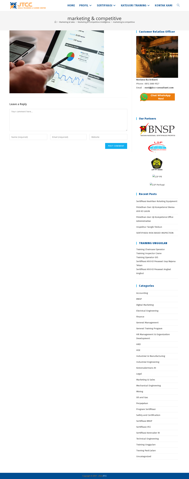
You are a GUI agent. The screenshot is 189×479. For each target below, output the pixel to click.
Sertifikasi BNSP (144, 421)
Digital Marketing (145, 305)
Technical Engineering (147, 438)
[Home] (55, 22)
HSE (138, 350)
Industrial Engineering (147, 362)
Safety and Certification (148, 415)
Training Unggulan (146, 444)
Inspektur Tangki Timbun (149, 227)
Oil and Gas (142, 397)
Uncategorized (143, 456)
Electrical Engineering (147, 310)
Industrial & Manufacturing (150, 356)
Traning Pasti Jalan (146, 450)
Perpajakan (142, 403)
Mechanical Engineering (148, 385)
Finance (140, 316)
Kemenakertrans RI (146, 368)
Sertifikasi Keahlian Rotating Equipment (156, 201)
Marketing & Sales (145, 379)
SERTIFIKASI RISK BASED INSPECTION (154, 233)
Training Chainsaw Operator (150, 249)
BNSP (139, 299)
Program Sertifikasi (145, 409)
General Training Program (149, 328)
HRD (138, 344)
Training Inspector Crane (149, 253)
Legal (139, 373)
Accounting (142, 293)
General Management (147, 322)
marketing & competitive (124, 22)
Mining (139, 391)
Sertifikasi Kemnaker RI (148, 432)
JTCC (105, 476)
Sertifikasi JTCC (143, 427)
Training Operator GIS (147, 257)
